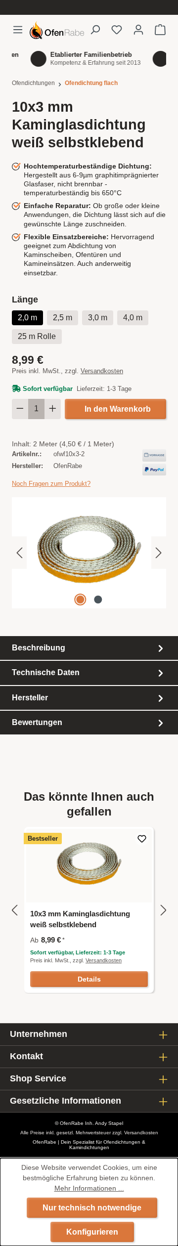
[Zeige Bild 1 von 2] (80, 599)
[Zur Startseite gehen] (57, 30)
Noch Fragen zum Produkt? (51, 483)
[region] (89, 552)
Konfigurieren (92, 1232)
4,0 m (132, 317)
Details (89, 979)
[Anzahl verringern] (20, 409)
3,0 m (97, 317)
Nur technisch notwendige (92, 1207)
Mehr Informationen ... (89, 1188)
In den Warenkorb (118, 409)
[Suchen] (95, 30)
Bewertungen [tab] (37, 722)
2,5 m (62, 317)
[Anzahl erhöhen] (52, 409)
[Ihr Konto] (138, 30)
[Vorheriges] (19, 553)
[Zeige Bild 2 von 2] (98, 599)
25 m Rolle (37, 336)
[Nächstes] (158, 553)
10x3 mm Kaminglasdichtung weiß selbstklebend (80, 919)
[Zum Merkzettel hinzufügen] (142, 839)
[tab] (89, 648)
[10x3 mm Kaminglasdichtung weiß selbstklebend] (88, 552)
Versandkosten (102, 371)
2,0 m (27, 317)
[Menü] (21, 30)
